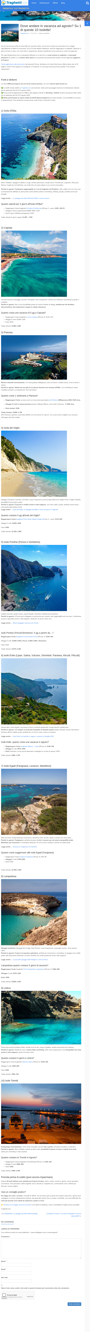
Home (34, 3)
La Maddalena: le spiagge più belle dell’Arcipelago (20, 1213)
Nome (3, 1261)
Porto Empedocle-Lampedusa (33, 969)
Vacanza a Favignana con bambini (25, 847)
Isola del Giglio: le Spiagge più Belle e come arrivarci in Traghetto (35, 509)
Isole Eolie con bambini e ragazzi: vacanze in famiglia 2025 (33, 736)
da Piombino (53, 400)
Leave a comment (44, 33)
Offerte (55, 3)
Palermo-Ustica (27, 1062)
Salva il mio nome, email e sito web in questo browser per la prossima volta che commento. (35, 1288)
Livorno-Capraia (32, 317)
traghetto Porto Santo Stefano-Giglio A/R (31, 519)
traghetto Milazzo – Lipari (30, 746)
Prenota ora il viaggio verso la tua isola (16, 1205)
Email (3, 1269)
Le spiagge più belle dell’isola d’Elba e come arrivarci (31, 198)
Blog (63, 3)
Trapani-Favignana (26, 857)
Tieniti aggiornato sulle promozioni (13, 64)
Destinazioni (44, 3)
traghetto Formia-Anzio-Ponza (27, 636)
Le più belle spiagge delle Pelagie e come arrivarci (30, 959)
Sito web (4, 1277)
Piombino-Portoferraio (34, 208)
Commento (5, 1236)
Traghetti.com (24, 33)
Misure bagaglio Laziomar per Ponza (25, 623)
